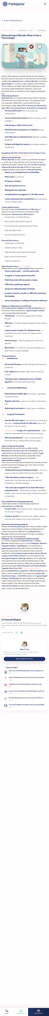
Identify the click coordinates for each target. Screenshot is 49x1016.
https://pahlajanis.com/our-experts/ (16, 155)
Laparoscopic (11, 430)
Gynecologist (23, 266)
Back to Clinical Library (13, 20)
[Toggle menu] (45, 4)
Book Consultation (24, 658)
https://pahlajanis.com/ (32, 568)
